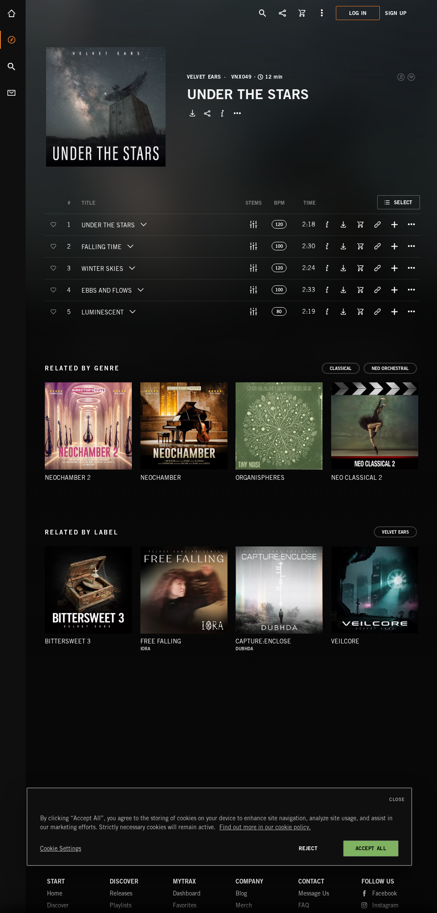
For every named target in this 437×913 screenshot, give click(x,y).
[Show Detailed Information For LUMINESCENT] (327, 311)
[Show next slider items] (426, 430)
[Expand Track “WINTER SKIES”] (131, 267)
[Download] (192, 113)
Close (397, 799)
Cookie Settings (60, 848)
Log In (358, 13)
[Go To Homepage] (72, 13)
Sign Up (395, 13)
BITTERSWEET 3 (68, 641)
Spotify (412, 76)
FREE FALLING (160, 641)
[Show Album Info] (222, 113)
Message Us (313, 893)
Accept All (371, 848)
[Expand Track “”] (103, 202)
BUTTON (237, 113)
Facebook (384, 893)
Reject (308, 848)
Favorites (184, 905)
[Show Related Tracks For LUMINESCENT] (377, 311)
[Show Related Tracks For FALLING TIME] (377, 246)
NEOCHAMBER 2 (68, 477)
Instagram (385, 905)
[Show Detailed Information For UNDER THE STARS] (327, 224)
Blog (241, 893)
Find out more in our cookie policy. (265, 827)
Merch (244, 905)
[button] (106, 107)
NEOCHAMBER (160, 477)
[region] (219, 826)
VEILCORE (345, 641)
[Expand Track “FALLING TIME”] (130, 246)
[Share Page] (282, 12)
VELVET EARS (204, 77)
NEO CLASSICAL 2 (356, 477)
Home (13, 13)
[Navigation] (322, 12)
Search (13, 66)
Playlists (120, 905)
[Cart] (302, 12)
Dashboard (187, 893)
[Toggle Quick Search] (263, 12)
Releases (121, 893)
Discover (13, 40)
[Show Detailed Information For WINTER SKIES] (327, 267)
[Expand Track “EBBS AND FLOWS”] (140, 289)
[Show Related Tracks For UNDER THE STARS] (377, 224)
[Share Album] (207, 113)
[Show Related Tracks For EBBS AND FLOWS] (377, 289)
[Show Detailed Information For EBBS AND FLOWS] (327, 289)
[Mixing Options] (253, 224)
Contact (13, 93)
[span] (108, 226)
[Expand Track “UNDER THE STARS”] (143, 224)
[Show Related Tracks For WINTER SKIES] (377, 267)
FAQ (303, 905)
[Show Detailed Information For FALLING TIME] (327, 246)
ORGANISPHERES (260, 477)
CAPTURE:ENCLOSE (263, 641)
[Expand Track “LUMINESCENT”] (132, 311)
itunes (401, 76)
